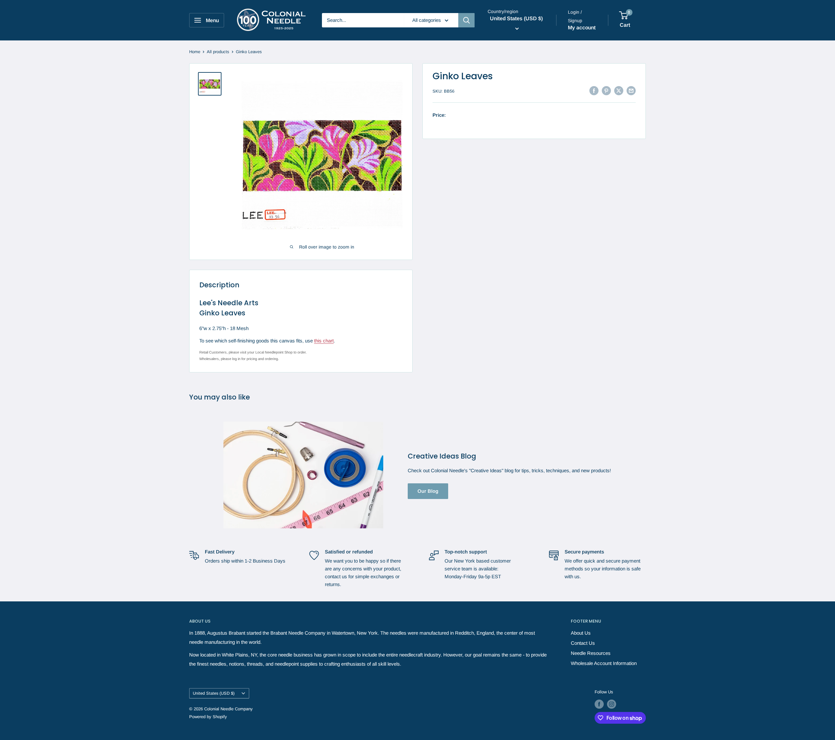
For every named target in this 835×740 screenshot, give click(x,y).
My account (582, 27)
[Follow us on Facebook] (599, 704)
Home (194, 51)
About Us (581, 633)
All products (218, 51)
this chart (324, 340)
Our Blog (428, 491)
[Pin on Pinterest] (606, 90)
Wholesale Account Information (604, 663)
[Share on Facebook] (594, 90)
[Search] (466, 20)
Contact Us (583, 643)
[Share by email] (631, 90)
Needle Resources (591, 653)
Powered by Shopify (208, 716)
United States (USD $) (214, 693)
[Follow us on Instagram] (611, 704)
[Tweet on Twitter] (618, 90)
